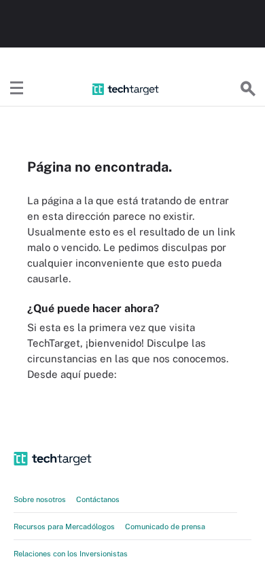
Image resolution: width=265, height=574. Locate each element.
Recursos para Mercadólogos (64, 526)
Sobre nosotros (40, 499)
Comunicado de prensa (165, 526)
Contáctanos (98, 499)
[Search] (248, 89)
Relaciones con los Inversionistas (71, 554)
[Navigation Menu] (17, 89)
